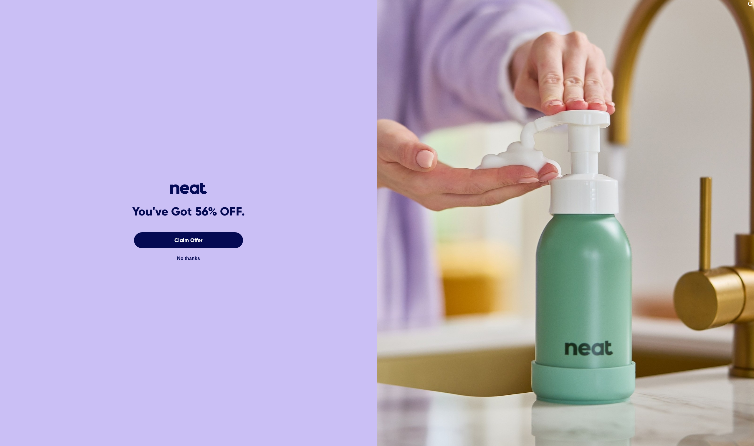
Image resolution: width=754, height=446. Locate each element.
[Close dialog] (750, 3)
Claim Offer (188, 240)
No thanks (188, 258)
